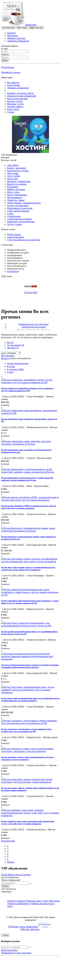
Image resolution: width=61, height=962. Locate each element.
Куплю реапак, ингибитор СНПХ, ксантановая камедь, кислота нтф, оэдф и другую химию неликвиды (28, 507)
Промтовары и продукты (19, 208)
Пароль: (5, 54)
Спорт (10, 213)
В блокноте (13, 271)
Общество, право (15, 200)
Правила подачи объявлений (21, 96)
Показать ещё (8, 841)
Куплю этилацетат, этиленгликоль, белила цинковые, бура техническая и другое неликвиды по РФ (26, 730)
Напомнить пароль (10, 72)
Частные (13, 347)
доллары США (15, 369)
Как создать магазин (17, 98)
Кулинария (12, 186)
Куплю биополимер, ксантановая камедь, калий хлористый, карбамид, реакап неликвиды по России (27, 479)
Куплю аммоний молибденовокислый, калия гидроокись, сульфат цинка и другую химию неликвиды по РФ (30, 602)
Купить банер (14, 234)
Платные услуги (15, 104)
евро (10, 372)
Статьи (10, 112)
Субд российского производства (23, 239)
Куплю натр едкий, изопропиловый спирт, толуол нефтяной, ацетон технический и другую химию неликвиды (30, 699)
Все (10, 342)
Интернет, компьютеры (19, 181)
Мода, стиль (13, 192)
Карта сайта (13, 109)
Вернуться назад (9, 950)
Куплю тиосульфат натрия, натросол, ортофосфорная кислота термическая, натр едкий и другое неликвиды (28, 568)
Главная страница (16, 901)
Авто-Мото (13, 165)
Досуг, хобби (13, 176)
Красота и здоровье (17, 184)
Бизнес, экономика (16, 168)
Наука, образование (17, 195)
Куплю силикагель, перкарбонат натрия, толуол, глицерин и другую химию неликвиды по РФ (27, 389)
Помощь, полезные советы (20, 93)
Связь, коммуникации (18, 211)
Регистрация (7, 67)
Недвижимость (14, 197)
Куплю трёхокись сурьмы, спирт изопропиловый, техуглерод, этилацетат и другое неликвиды (27, 758)
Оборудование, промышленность (24, 203)
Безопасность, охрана (18, 170)
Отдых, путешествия (17, 205)
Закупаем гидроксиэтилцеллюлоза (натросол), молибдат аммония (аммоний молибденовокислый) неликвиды (29, 666)
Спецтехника (14, 216)
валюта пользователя (17, 363)
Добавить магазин (16, 38)
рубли (11, 366)
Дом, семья (12, 173)
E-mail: (4, 48)
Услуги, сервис (14, 224)
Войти (5, 60)
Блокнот (11, 33)
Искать (5, 886)
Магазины (12, 35)
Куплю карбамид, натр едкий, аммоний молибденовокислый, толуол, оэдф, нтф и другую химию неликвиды (27, 822)
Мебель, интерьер (16, 189)
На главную (13, 82)
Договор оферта (15, 106)
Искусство (12, 178)
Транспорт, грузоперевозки (21, 221)
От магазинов (15, 345)
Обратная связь (33, 901)
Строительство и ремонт (19, 219)
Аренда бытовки (15, 237)
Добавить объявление (18, 41)
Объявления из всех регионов (16, 953)
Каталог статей (14, 101)
